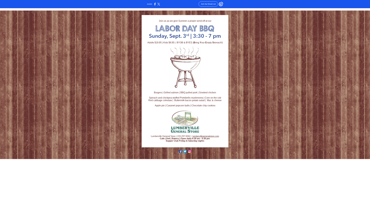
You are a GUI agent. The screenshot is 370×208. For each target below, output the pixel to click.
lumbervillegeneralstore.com (206, 136)
